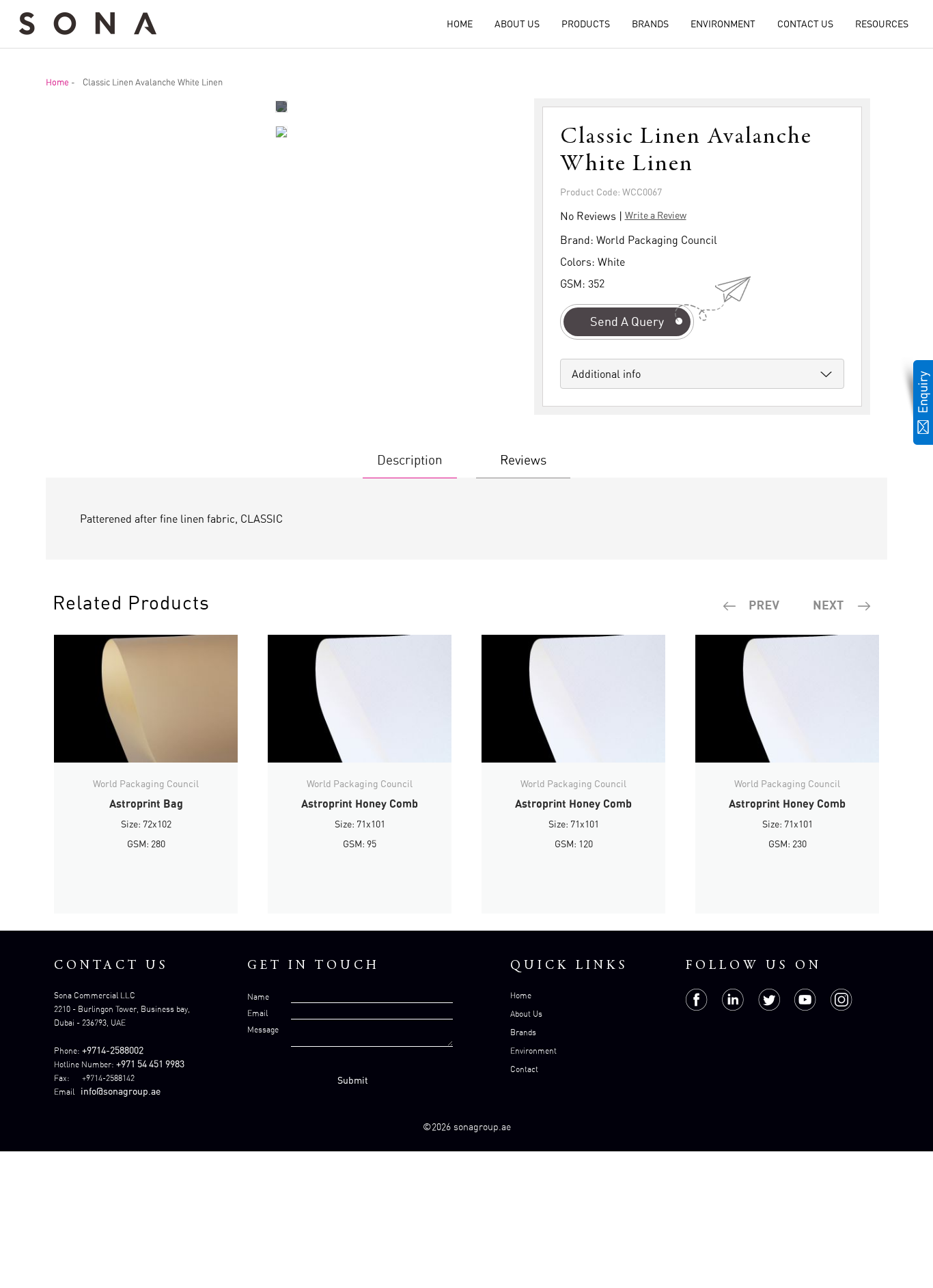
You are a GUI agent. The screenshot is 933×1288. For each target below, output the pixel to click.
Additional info (606, 374)
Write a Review (655, 215)
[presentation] (752, 606)
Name (258, 996)
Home (460, 23)
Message (263, 1029)
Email (257, 1013)
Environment (723, 23)
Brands (650, 23)
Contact (524, 1069)
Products (585, 23)
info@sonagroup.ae (121, 1091)
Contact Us (805, 23)
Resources (881, 23)
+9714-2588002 (112, 1050)
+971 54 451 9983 (150, 1063)
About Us (517, 23)
